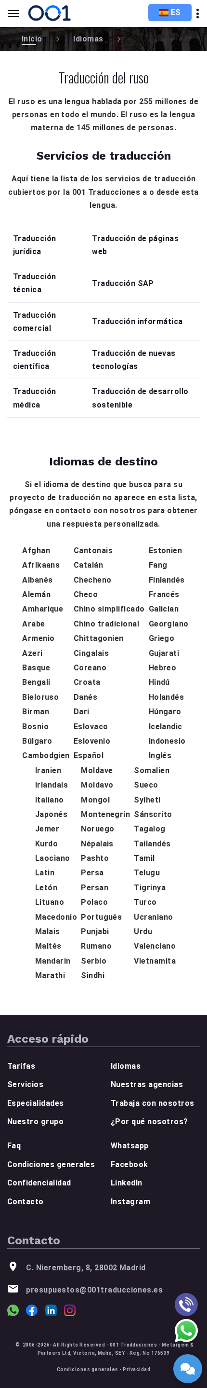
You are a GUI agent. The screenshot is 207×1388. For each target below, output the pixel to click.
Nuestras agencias (147, 1084)
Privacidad (136, 1369)
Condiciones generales (51, 1164)
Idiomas (88, 38)
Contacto (25, 1201)
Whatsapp (130, 1145)
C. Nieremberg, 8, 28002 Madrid (85, 1267)
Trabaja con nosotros (152, 1103)
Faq (14, 1145)
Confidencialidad (39, 1182)
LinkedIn (126, 1182)
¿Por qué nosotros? (149, 1121)
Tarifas (21, 1066)
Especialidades (35, 1103)
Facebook (129, 1164)
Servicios (25, 1084)
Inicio (32, 38)
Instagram (130, 1201)
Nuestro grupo (35, 1121)
